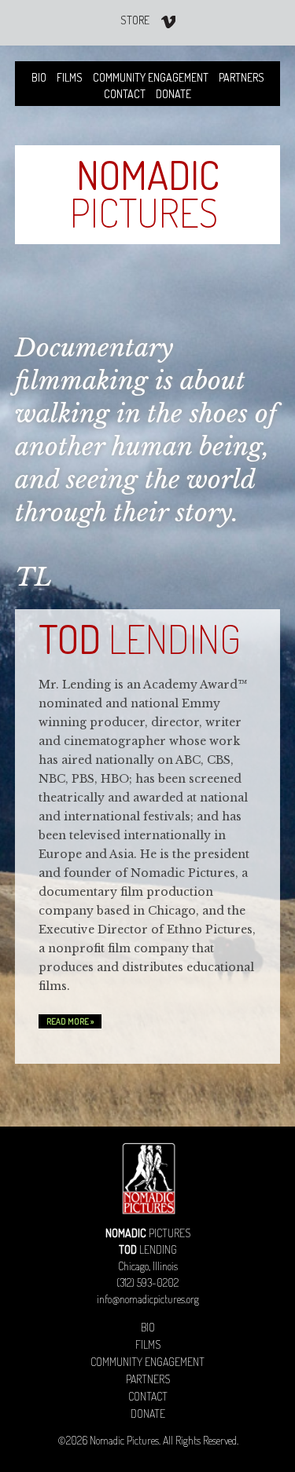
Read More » (70, 1021)
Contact (125, 93)
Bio (38, 77)
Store (134, 20)
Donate (173, 93)
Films (70, 77)
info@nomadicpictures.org (148, 1299)
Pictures (144, 193)
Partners (241, 77)
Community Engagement (150, 77)
